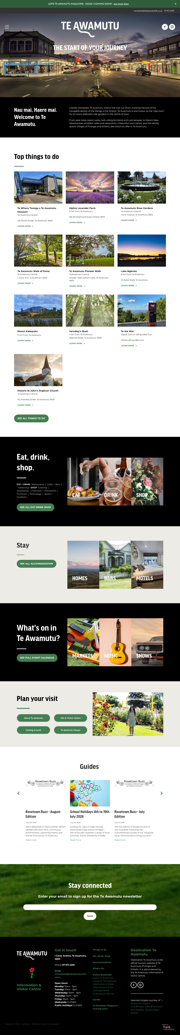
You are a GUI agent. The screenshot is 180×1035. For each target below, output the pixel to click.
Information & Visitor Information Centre (103, 985)
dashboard (26, 1024)
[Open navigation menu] (26, 26)
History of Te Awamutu (105, 981)
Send (90, 916)
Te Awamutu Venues (104, 994)
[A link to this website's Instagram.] (172, 27)
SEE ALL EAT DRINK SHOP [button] (35, 507)
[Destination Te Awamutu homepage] (89, 26)
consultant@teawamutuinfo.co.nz (148, 10)
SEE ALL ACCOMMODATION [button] (36, 564)
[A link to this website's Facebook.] (165, 27)
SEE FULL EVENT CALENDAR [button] (37, 658)
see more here (121, 3)
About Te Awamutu (103, 978)
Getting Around (101, 990)
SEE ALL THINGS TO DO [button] (31, 418)
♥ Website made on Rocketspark (45, 1024)
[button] (25, 226)
